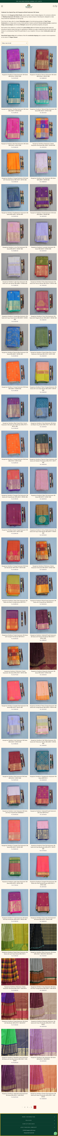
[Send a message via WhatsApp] (55, 1133)
